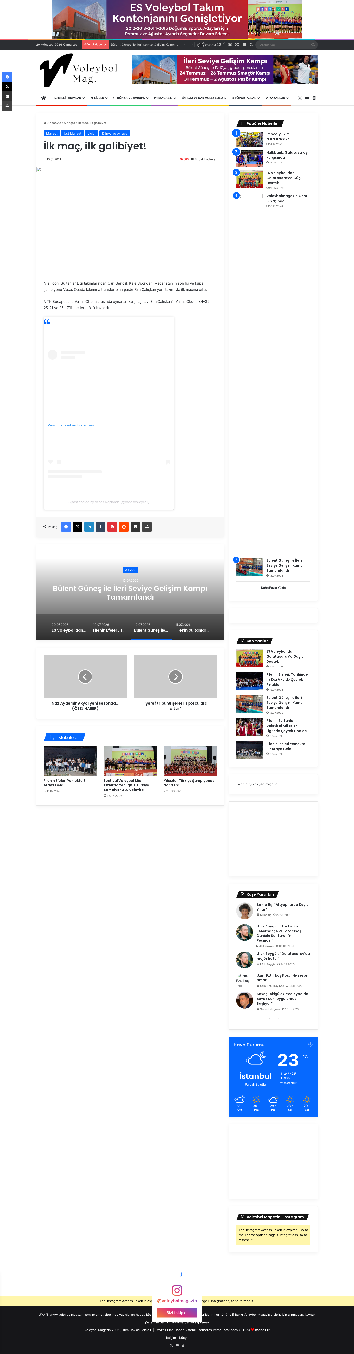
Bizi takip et (177, 1312)
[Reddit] (124, 527)
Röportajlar (245, 98)
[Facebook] (66, 527)
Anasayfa (53, 123)
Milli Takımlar (69, 98)
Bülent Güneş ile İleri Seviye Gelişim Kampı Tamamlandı (285, 565)
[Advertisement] (273, 839)
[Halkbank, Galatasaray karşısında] (249, 158)
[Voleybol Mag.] (80, 70)
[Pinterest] (112, 527)
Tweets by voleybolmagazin (257, 784)
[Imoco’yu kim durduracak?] (249, 139)
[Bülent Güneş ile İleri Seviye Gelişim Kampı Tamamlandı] (249, 567)
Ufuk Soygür (266, 946)
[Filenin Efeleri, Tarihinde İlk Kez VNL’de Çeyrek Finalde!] (249, 681)
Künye (184, 1338)
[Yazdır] (147, 527)
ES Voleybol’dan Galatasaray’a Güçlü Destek (285, 177)
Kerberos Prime (209, 1330)
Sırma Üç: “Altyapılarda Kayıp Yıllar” (283, 907)
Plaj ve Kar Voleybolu (204, 98)
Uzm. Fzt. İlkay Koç (272, 986)
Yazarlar (277, 98)
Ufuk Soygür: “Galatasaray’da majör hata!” (283, 956)
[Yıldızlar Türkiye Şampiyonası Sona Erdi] (190, 761)
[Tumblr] (100, 527)
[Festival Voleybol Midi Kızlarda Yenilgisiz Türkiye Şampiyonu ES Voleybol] (130, 761)
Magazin (165, 98)
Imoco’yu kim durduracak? (278, 137)
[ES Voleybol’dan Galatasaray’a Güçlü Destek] (249, 179)
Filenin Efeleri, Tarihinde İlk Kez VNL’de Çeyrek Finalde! (287, 679)
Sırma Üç (265, 915)
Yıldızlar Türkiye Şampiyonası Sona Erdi (189, 783)
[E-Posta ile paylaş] (135, 527)
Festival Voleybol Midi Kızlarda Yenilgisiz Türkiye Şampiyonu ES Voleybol (126, 785)
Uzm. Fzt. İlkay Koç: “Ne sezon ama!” (282, 978)
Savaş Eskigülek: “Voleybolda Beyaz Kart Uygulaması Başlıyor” (282, 998)
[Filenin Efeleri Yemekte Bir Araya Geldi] (70, 761)
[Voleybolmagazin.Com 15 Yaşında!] (249, 374)
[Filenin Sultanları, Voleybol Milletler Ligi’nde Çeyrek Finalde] (249, 727)
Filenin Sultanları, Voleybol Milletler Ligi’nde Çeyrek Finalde (130, 592)
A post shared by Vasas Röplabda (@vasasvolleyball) (108, 502)
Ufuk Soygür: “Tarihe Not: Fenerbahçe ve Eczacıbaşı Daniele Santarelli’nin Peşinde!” (279, 933)
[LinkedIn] (89, 527)
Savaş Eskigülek (270, 1009)
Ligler (98, 98)
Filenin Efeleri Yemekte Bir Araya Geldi (66, 783)
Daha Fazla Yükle (273, 588)
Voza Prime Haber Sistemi (176, 1330)
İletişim (170, 1338)
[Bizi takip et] (177, 1292)
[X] (77, 527)
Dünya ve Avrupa (130, 98)
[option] (130, 592)
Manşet (69, 123)
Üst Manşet (72, 133)
